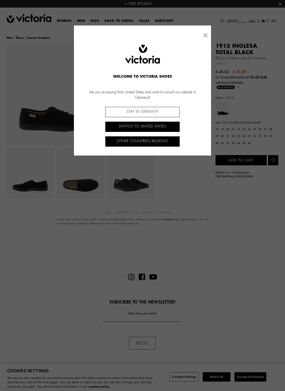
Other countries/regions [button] (142, 141)
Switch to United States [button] (142, 126)
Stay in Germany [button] (143, 111)
